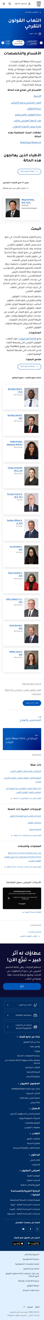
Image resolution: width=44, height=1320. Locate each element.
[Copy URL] (9, 898)
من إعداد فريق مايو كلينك (31, 684)
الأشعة (37, 96)
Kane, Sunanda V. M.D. (15, 574)
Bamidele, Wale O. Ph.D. (15, 390)
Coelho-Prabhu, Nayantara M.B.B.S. (14, 443)
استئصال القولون (34, 823)
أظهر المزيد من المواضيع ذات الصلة (27, 799)
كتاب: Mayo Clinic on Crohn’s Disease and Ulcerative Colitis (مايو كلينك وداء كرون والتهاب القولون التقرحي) (22, 857)
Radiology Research (30, 143)
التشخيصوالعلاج (32, 42)
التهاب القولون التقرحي (28, 936)
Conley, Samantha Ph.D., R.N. (15, 469)
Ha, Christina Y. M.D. (16, 548)
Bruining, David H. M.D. (15, 417)
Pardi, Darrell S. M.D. (16, 627)
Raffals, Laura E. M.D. (16, 653)
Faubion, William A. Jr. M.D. (14, 522)
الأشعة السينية (35, 830)
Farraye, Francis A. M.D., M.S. (14, 495)
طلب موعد (33, 34)
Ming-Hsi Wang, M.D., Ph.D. (28, 201)
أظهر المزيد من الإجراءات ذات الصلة (27, 836)
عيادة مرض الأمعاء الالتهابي (27, 127)
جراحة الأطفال (34, 109)
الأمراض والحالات (31, 12)
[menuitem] (32, 43)
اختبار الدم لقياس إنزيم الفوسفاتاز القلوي (25, 816)
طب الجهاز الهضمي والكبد (27, 121)
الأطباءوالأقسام (19, 42)
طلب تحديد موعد (31, 703)
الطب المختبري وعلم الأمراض (26, 103)
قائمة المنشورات (27, 339)
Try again (22, 904)
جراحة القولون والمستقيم (28, 115)
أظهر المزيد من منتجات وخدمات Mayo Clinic (24, 867)
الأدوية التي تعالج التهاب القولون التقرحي (25, 771)
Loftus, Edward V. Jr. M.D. (14, 600)
